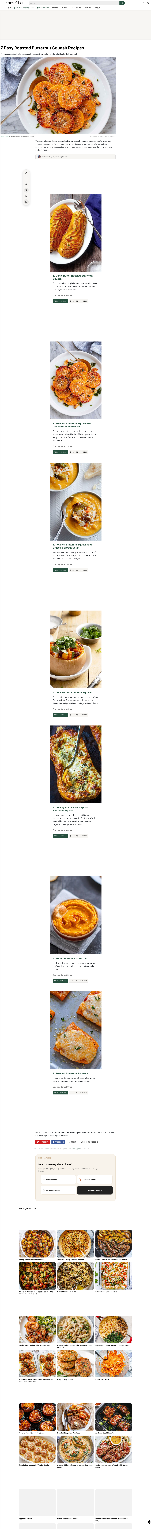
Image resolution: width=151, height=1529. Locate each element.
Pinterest (43, 1142)
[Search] (122, 3)
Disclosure (112, 136)
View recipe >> (60, 301)
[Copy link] (26, 184)
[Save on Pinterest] (26, 178)
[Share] (26, 173)
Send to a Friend (90, 1142)
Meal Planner (43, 8)
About (97, 8)
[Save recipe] (26, 190)
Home (9, 8)
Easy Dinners (50, 1179)
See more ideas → (95, 1190)
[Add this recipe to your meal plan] (26, 201)
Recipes (55, 8)
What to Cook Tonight (24, 8)
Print (73, 1142)
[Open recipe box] (26, 196)
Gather (88, 8)
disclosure (76, 1149)
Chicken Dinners (87, 1179)
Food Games (76, 8)
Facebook (59, 1142)
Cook (7, 136)
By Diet (65, 8)
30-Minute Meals (51, 1190)
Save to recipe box (79, 301)
